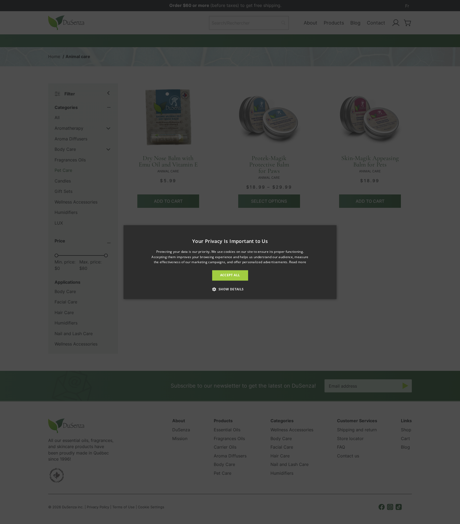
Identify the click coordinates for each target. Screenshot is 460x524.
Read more (297, 262)
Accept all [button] (230, 275)
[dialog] (230, 262)
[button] (230, 289)
